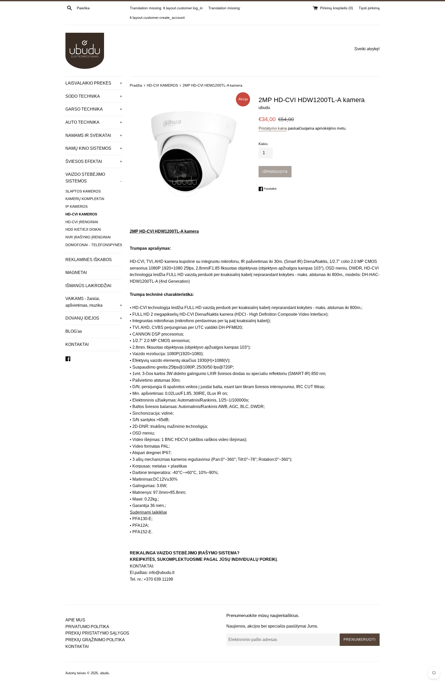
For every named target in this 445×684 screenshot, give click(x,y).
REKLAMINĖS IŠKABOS (88, 259)
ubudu (104, 673)
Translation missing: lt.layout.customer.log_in (166, 8)
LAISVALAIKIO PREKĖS (93, 83)
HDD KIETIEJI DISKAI (83, 229)
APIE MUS (75, 620)
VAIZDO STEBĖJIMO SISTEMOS (93, 177)
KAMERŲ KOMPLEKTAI (84, 199)
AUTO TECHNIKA (93, 122)
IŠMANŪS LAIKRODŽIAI (88, 285)
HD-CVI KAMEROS (81, 214)
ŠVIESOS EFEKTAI (93, 161)
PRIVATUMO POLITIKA (87, 626)
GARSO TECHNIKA (93, 109)
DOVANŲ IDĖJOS (93, 318)
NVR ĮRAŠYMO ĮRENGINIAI (88, 237)
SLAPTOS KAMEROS (83, 191)
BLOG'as (73, 331)
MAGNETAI (76, 272)
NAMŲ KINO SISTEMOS (93, 148)
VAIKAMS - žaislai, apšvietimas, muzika (93, 301)
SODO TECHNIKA (93, 96)
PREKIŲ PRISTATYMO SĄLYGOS (97, 633)
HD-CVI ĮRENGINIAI (81, 222)
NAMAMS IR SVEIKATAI (93, 135)
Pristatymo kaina (273, 128)
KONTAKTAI (77, 344)
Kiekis (263, 144)
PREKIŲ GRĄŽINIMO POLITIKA (95, 640)
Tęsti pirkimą (369, 8)
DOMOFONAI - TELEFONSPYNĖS (93, 245)
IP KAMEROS (76, 206)
